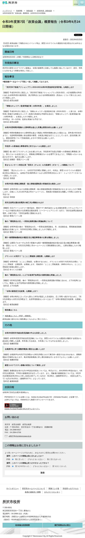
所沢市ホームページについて (33, 488)
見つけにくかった (59, 466)
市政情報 (19, 11)
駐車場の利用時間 (22, 525)
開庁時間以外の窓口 (63, 525)
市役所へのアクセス (71, 488)
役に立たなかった (54, 459)
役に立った (19, 459)
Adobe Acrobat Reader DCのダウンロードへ (22, 409)
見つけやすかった (22, 466)
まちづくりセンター (52, 492)
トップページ (7, 11)
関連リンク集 (54, 488)
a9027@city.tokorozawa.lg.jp (20, 436)
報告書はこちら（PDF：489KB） (18, 316)
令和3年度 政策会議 (44, 11)
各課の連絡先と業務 (33, 492)
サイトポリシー (12, 488)
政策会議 (29, 11)
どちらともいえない (35, 459)
